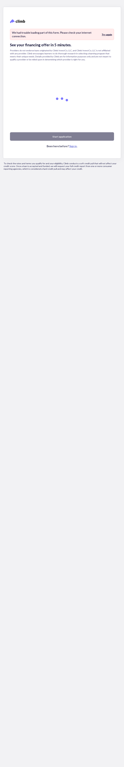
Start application (62, 136)
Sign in (73, 146)
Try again (107, 34)
